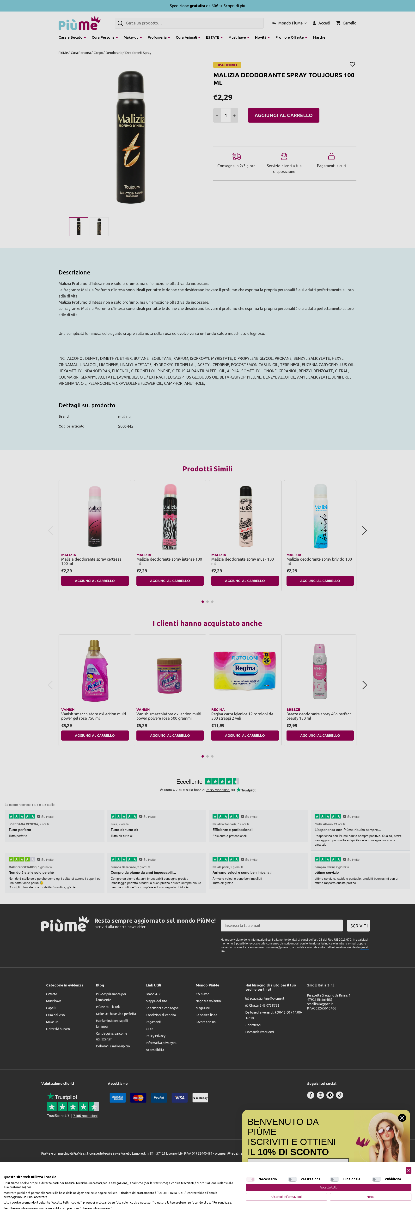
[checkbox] (250, 1179)
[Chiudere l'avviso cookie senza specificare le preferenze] (408, 1170)
